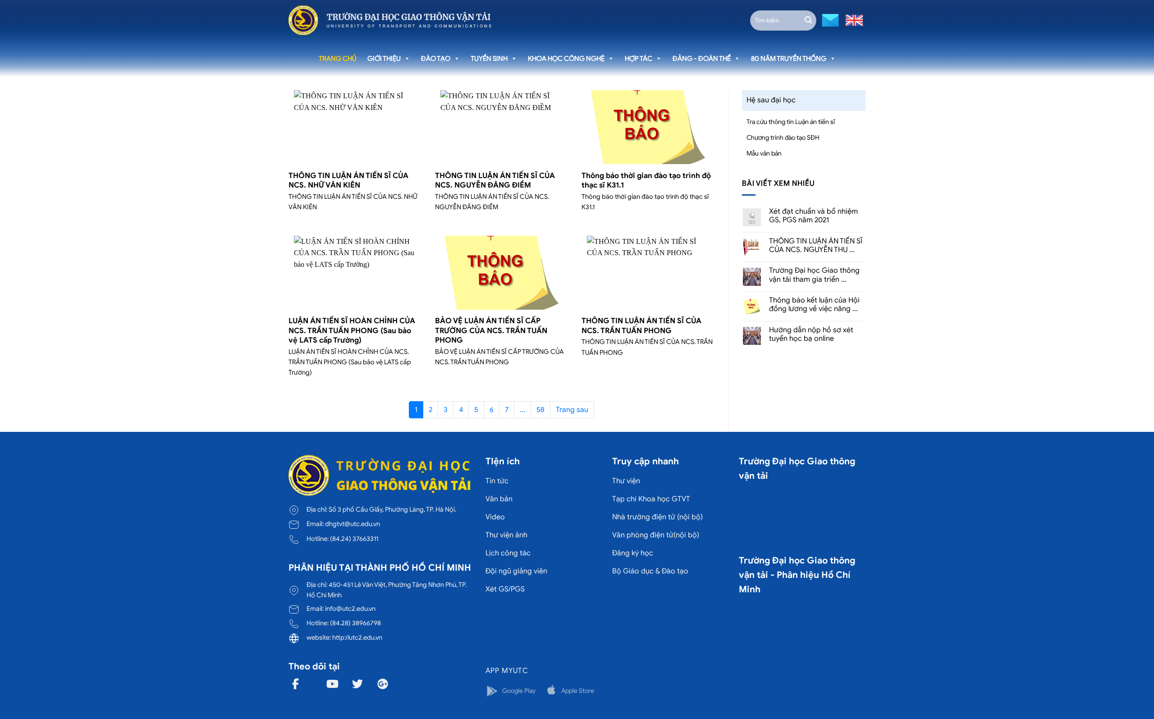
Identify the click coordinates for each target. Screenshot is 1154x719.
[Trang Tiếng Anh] (852, 19)
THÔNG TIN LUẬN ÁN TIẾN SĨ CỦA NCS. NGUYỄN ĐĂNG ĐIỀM (495, 180)
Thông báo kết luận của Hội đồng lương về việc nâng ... (814, 304)
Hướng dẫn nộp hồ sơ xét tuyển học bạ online (811, 334)
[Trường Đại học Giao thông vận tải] (389, 20)
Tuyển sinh (489, 59)
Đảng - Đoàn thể (702, 59)
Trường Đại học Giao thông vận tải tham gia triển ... (814, 275)
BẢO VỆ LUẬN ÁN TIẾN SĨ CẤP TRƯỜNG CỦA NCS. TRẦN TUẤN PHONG (491, 330)
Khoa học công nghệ (566, 59)
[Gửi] (808, 20)
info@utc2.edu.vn (350, 609)
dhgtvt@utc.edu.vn (352, 524)
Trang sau (572, 409)
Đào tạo (435, 59)
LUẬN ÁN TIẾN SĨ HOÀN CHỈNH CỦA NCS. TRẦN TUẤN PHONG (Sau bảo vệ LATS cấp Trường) (351, 330)
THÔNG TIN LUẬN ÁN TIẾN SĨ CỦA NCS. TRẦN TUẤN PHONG (641, 325)
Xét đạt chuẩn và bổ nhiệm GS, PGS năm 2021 (813, 215)
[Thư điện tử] (829, 19)
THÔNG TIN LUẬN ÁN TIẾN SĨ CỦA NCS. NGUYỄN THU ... (815, 245)
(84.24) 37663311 (354, 539)
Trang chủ (338, 59)
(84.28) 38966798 (355, 623)
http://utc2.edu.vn (357, 637)
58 (540, 409)
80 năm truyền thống (788, 59)
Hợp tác (638, 59)
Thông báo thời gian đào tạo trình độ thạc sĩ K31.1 (646, 180)
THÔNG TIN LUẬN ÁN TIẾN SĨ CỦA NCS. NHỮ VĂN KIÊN (348, 180)
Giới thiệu (384, 59)
